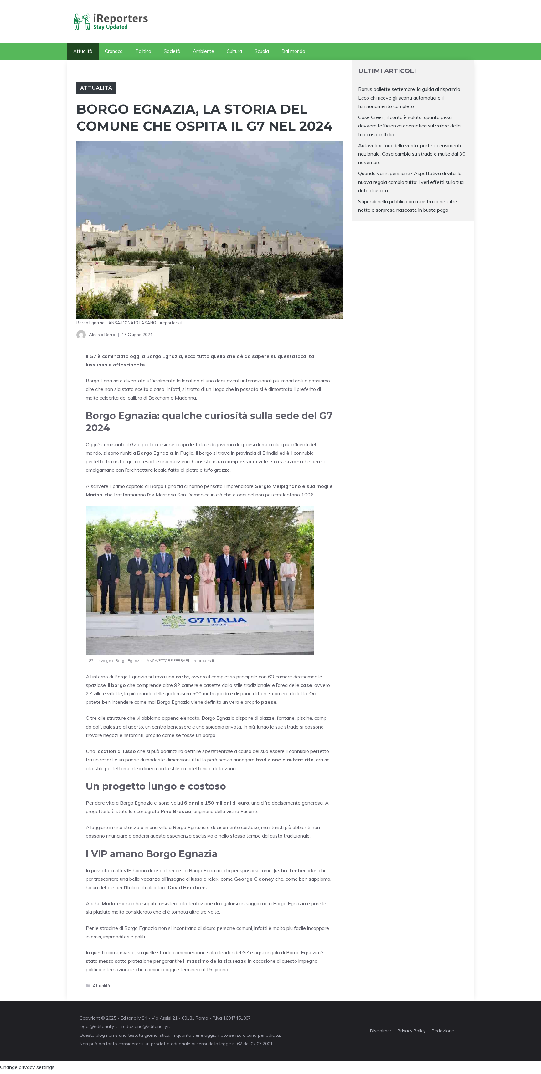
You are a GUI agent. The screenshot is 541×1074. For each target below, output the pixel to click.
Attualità (82, 51)
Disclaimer (380, 1031)
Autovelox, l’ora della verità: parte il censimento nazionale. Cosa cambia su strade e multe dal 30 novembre (412, 153)
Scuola (262, 51)
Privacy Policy (411, 1031)
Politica (143, 51)
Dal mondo (293, 51)
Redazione (443, 1031)
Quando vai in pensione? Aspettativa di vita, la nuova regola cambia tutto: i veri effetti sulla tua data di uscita (411, 181)
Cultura (234, 51)
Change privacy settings (27, 1067)
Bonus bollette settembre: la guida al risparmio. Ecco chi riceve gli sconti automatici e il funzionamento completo (409, 97)
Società (172, 51)
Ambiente (203, 51)
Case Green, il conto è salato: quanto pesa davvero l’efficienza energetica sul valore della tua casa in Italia (409, 125)
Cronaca (114, 51)
